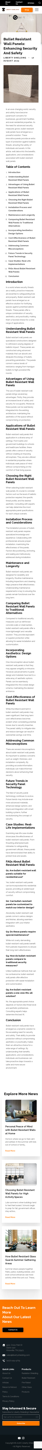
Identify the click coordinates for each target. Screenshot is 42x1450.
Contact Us (19, 3)
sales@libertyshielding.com (18, 1355)
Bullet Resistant (28, 1378)
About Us (7, 3)
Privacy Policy (8, 1401)
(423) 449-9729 (13, 1360)
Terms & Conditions (10, 1396)
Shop (27, 10)
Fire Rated (26, 1382)
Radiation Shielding (30, 1373)
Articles (31, 3)
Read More (10, 1151)
